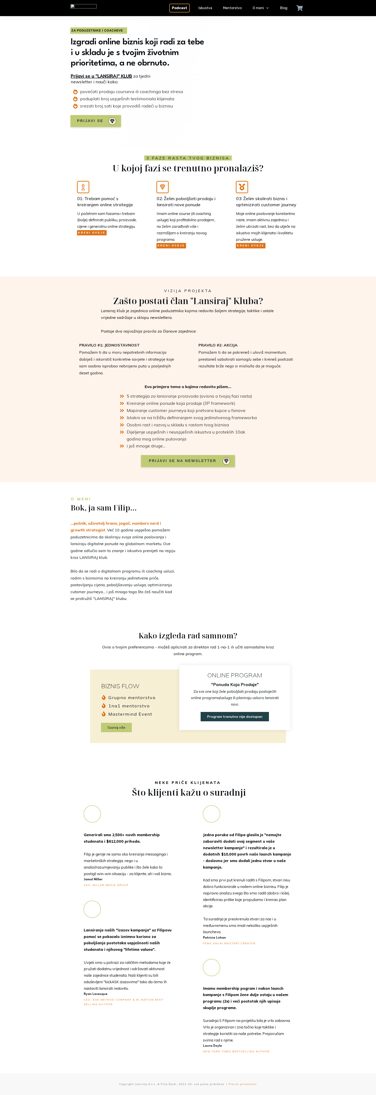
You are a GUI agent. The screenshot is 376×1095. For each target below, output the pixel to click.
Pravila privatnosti (242, 1084)
